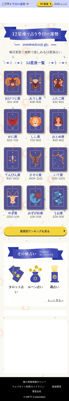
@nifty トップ (60, 3)
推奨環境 (56, 386)
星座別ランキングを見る (35, 231)
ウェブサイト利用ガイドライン (28, 386)
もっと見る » (55, 300)
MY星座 (44, 4)
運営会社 (36, 391)
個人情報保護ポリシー (34, 382)
